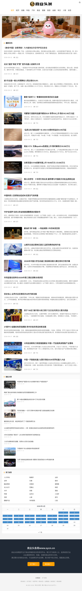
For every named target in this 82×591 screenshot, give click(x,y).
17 (7, 522)
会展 (54, 10)
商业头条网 (41, 4)
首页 (12, 10)
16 (74, 519)
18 (19, 522)
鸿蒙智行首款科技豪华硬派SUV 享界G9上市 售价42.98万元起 (49, 113)
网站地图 (59, 581)
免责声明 (35, 581)
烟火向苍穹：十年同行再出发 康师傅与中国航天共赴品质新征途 (49, 179)
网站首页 (23, 581)
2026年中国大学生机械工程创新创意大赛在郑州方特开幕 (47, 261)
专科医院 (32, 500)
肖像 (30, 490)
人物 (64, 10)
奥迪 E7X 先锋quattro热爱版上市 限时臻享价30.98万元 (47, 146)
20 (41, 522)
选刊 (56, 497)
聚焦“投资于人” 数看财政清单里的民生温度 (41, 97)
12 (29, 519)
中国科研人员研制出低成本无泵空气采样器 (21, 195)
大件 (5, 490)
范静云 (31, 487)
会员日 (31, 494)
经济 (17, 10)
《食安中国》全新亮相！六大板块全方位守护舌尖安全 (25, 48)
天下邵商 (44, 578)
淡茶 (56, 477)
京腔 (5, 497)
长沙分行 (7, 487)
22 (63, 522)
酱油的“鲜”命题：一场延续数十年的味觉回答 (42, 228)
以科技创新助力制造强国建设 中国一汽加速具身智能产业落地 (48, 343)
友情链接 (47, 581)
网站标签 (41, 581)
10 (7, 519)
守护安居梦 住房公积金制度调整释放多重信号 (22, 212)
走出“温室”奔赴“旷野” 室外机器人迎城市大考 (22, 64)
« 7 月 (40, 532)
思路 (56, 490)
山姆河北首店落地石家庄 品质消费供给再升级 (42, 245)
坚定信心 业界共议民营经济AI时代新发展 (20, 294)
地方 (59, 10)
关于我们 (33, 564)
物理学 (31, 477)
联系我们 (48, 564)
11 (18, 519)
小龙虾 (57, 494)
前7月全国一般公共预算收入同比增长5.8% (21, 81)
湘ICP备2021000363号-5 (49, 585)
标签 (69, 10)
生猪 (30, 481)
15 (63, 519)
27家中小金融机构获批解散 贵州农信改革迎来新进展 (25, 327)
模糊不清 (7, 500)
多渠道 (31, 484)
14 (52, 519)
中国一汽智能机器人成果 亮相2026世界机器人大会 (44, 360)
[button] (37, 36)
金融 (22, 10)
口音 (56, 500)
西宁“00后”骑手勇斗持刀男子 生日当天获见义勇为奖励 (46, 310)
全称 (5, 481)
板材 (56, 481)
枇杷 (56, 487)
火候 (30, 497)
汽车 (33, 10)
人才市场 (7, 477)
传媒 (5, 494)
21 (52, 522)
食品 (38, 10)
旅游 (48, 10)
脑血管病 (7, 484)
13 (41, 519)
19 (29, 522)
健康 (43, 10)
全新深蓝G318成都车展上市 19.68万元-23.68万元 (44, 163)
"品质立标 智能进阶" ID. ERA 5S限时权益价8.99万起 (45, 130)
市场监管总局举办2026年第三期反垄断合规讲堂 (23, 278)
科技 (28, 10)
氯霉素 (57, 484)
